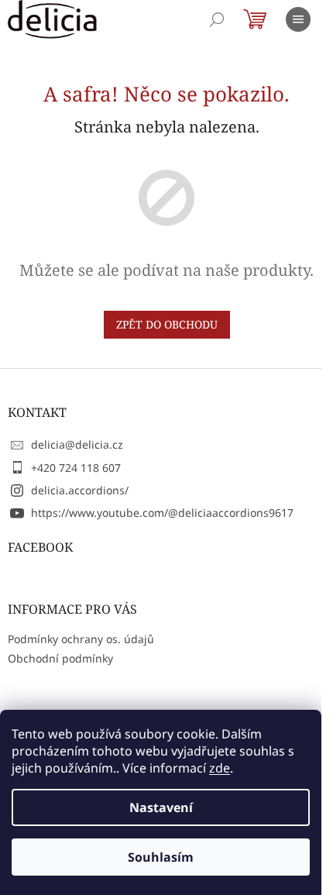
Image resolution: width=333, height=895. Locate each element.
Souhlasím (161, 857)
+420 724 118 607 (76, 467)
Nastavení (161, 807)
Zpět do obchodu (167, 324)
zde (219, 767)
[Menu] (298, 19)
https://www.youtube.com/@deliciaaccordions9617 (162, 512)
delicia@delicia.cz (77, 444)
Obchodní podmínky (60, 658)
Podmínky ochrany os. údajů (81, 639)
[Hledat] (216, 19)
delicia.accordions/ (80, 490)
